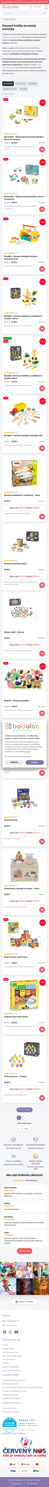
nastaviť (28, 752)
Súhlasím (34, 762)
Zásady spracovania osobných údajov (19, 756)
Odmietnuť (14, 762)
